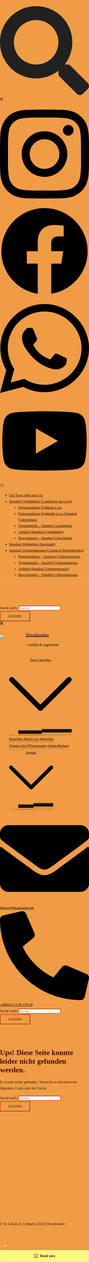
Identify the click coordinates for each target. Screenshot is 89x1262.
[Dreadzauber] (11, 639)
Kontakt (31, 752)
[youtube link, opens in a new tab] (44, 479)
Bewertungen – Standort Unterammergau (48, 575)
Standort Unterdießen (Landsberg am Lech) (40, 501)
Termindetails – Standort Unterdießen (45, 526)
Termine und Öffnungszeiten (28, 745)
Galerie (67, 730)
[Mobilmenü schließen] (2, 624)
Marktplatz (47, 739)
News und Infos (40, 660)
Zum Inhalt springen (14, 3)
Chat (50, 805)
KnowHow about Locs (24, 739)
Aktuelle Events (52, 730)
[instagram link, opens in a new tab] (44, 203)
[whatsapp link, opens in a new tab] (44, 398)
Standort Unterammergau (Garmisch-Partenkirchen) (46, 550)
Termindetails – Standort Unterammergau (48, 563)
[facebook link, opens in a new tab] (44, 294)
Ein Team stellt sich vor (26, 495)
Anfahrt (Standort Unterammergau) (43, 569)
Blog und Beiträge (30, 732)
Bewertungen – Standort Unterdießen (45, 538)
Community (26, 806)
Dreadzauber (37, 634)
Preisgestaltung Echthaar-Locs (40, 507)
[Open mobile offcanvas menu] (2, 485)
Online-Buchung (58, 745)
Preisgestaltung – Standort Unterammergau (49, 557)
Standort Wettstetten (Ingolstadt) (32, 544)
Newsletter (40, 805)
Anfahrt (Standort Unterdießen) (40, 532)
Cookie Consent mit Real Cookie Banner (40, 1247)
